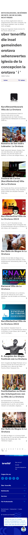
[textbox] (11, 80)
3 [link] (6, 449)
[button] (21, 80)
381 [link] (3, 451)
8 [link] (17, 449)
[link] (14, 105)
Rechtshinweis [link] (4, 509)
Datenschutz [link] (13, 509)
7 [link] (15, 449)
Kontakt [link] (17, 465)
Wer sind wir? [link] (18, 462)
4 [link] (8, 449)
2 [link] (4, 449)
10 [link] (22, 449)
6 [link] (13, 449)
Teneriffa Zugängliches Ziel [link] (20, 468)
